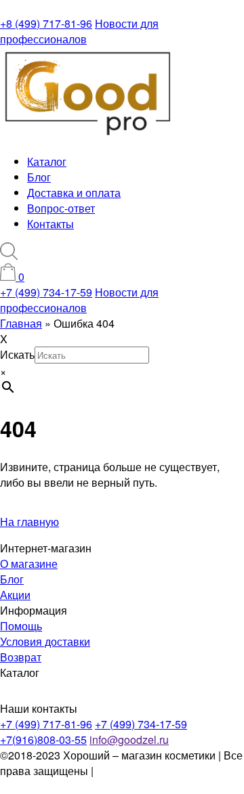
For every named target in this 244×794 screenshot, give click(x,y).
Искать (17, 354)
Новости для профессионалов (79, 31)
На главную (29, 521)
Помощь (21, 626)
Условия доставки (45, 641)
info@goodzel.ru (129, 739)
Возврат (20, 657)
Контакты (50, 223)
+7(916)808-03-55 (43, 739)
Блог (39, 177)
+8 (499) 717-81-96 (46, 23)
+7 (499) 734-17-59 (46, 292)
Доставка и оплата (74, 192)
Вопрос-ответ (61, 208)
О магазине (29, 563)
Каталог (46, 161)
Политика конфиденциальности (72, 778)
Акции (15, 594)
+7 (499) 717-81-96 (46, 724)
